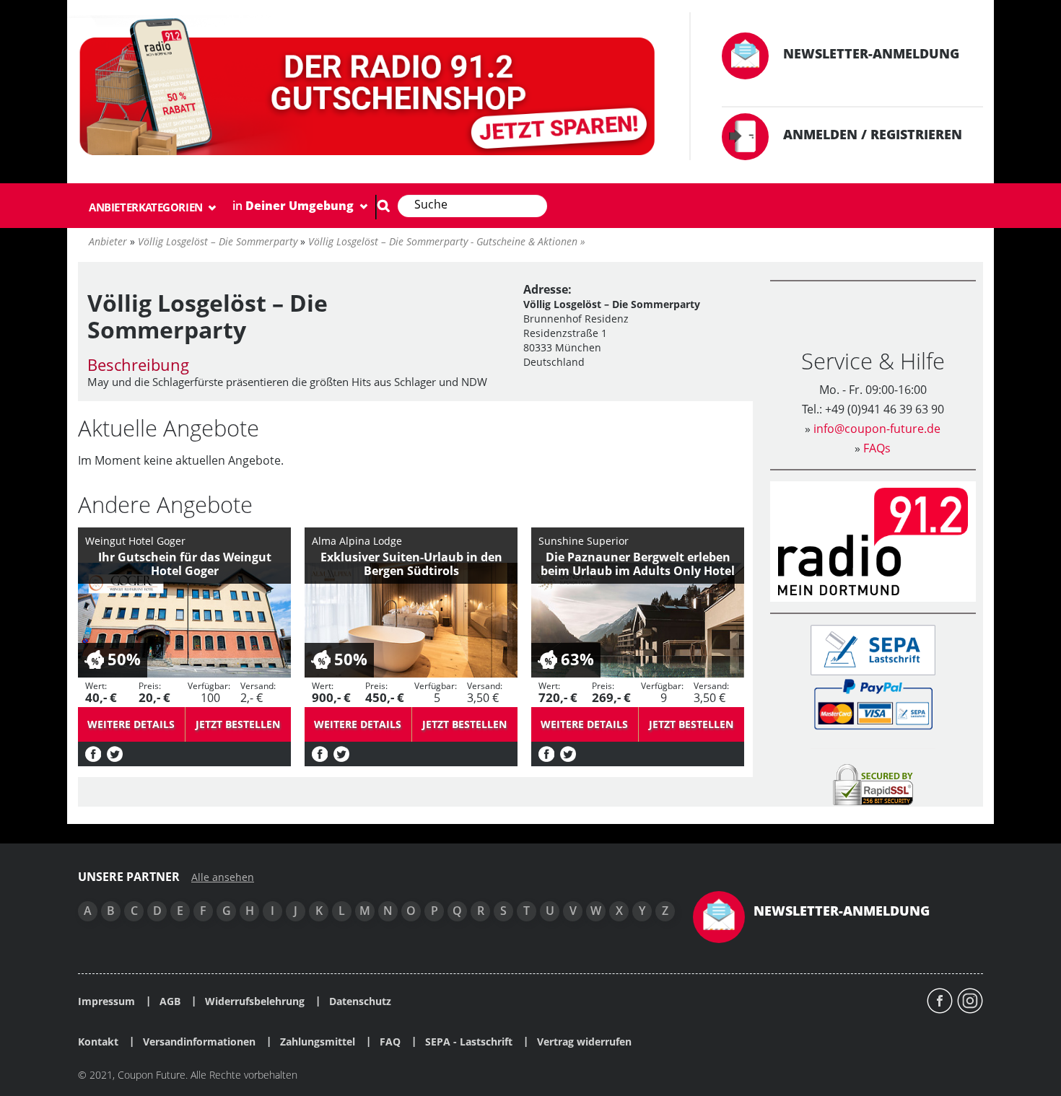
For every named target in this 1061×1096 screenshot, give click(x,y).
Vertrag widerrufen (584, 1042)
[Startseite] (369, 90)
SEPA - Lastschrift (468, 1042)
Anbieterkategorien (147, 207)
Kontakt (98, 1042)
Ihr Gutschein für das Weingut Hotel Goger (184, 564)
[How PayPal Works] (873, 703)
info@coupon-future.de (876, 429)
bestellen (238, 724)
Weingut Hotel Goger (135, 541)
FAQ (390, 1042)
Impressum (106, 1001)
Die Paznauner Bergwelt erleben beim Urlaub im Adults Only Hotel (638, 564)
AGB (170, 1001)
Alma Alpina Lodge (357, 541)
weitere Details (131, 724)
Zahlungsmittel (317, 1042)
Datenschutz (360, 1001)
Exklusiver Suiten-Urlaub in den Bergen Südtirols (411, 564)
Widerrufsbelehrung (255, 1001)
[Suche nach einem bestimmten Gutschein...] (383, 205)
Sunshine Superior (583, 541)
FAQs (877, 448)
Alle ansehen (222, 877)
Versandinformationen (199, 1042)
